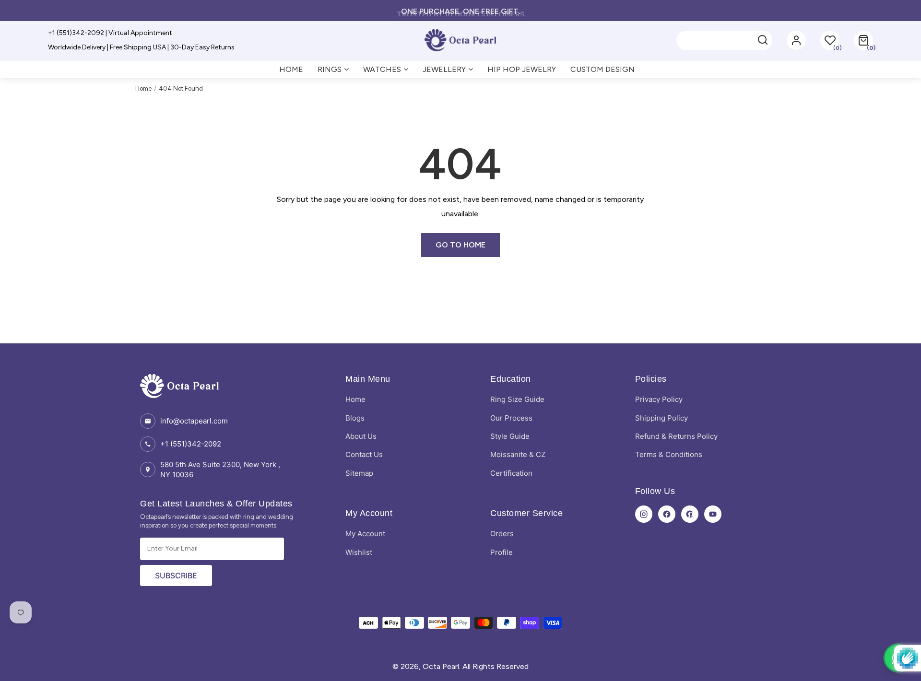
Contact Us (364, 454)
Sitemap (359, 473)
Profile (501, 552)
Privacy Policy (659, 399)
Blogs (355, 418)
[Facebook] (666, 514)
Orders (502, 533)
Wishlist (358, 552)
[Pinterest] (689, 514)
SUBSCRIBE (176, 575)
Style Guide (510, 436)
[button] (863, 40)
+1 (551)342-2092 (190, 443)
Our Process (511, 418)
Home (143, 88)
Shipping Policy (661, 418)
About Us (361, 436)
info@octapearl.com (194, 420)
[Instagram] (643, 514)
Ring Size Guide (517, 399)
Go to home (460, 244)
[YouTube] (712, 514)
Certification (511, 473)
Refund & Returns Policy (676, 436)
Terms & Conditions (668, 454)
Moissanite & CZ (517, 454)
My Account (365, 533)
